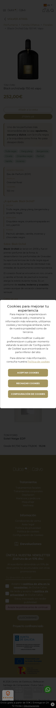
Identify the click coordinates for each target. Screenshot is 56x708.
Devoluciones (31, 705)
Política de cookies (38, 361)
